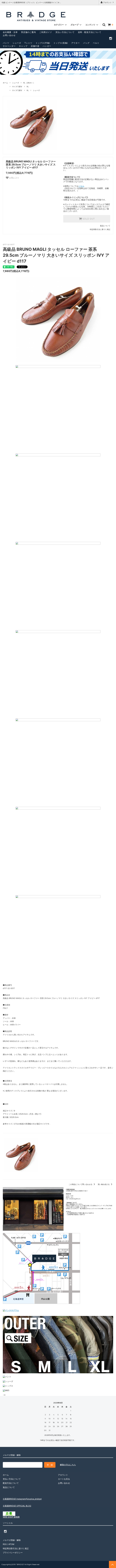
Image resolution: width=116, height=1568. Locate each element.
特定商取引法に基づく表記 (100, 229)
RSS (5, 1544)
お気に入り (14, 178)
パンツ (6, 43)
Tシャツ (28, 43)
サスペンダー (9, 46)
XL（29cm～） (29, 83)
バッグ (86, 43)
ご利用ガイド (45, 32)
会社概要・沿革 (10, 32)
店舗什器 (35, 46)
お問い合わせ (9, 35)
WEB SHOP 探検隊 (11, 1517)
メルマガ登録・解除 (12, 1540)
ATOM (11, 1544)
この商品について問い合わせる (81, 1184)
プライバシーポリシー (13, 1552)
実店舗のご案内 (28, 32)
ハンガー (47, 46)
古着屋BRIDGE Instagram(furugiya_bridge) (22, 1499)
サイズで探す (17, 86)
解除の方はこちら (68, 1464)
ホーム (5, 83)
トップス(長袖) (60, 43)
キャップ (23, 46)
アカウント (107, 2)
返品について (105, 226)
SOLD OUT (88, 219)
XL (28, 86)
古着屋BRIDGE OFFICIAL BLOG (17, 1506)
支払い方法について (65, 32)
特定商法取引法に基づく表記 (16, 1548)
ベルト (96, 43)
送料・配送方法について (89, 32)
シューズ (17, 43)
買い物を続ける (104, 1184)
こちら (81, 186)
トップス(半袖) (43, 43)
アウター (75, 43)
